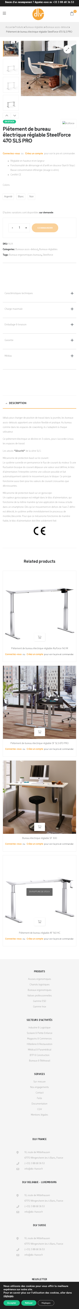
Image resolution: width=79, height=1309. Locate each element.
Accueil (9, 27)
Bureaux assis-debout (57, 27)
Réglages (46, 1302)
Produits (19, 27)
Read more (39, 637)
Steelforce (48, 255)
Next (15, 115)
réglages (8, 1296)
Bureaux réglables (34, 27)
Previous (7, 115)
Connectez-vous (11, 153)
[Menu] (4, 13)
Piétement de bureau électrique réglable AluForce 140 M (39, 648)
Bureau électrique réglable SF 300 (39, 838)
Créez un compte (34, 153)
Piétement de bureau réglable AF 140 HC (39, 933)
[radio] (8, 196)
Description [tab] (17, 403)
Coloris (6, 185)
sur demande (46, 212)
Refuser (29, 1302)
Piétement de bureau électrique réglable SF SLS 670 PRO (39, 743)
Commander (45, 227)
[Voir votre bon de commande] (71, 13)
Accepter (11, 1302)
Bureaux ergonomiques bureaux (25, 255)
